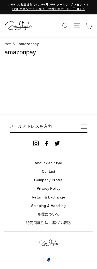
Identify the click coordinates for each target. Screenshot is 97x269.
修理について (48, 214)
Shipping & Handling (48, 206)
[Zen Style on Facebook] (46, 143)
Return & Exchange (48, 197)
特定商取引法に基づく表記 (48, 223)
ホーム (10, 44)
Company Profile (48, 180)
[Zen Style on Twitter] (57, 143)
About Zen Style (48, 163)
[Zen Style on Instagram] (36, 143)
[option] (48, 7)
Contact (48, 171)
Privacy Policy (49, 188)
